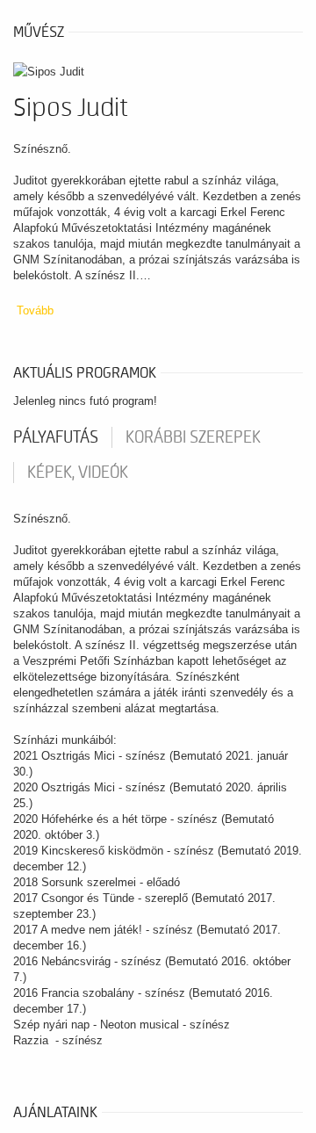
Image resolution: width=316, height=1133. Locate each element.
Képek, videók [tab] (77, 472)
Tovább (35, 310)
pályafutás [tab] (55, 437)
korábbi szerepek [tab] (193, 437)
